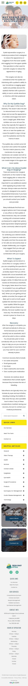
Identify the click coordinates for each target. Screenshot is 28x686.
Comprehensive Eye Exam (14, 595)
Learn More (14, 518)
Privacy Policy (17, 678)
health (6, 460)
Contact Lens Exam (14, 598)
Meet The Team (9, 433)
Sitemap (24, 678)
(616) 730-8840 (16, 621)
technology (7, 500)
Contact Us (7, 439)
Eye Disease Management (14, 605)
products (6, 486)
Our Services (8, 428)
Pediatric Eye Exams (14, 603)
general (6, 451)
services (6, 464)
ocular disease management (13, 495)
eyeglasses (7, 473)
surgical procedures (10, 482)
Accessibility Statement (7, 678)
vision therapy (8, 455)
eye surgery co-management (13, 491)
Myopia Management (14, 600)
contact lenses (8, 469)
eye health (7, 477)
